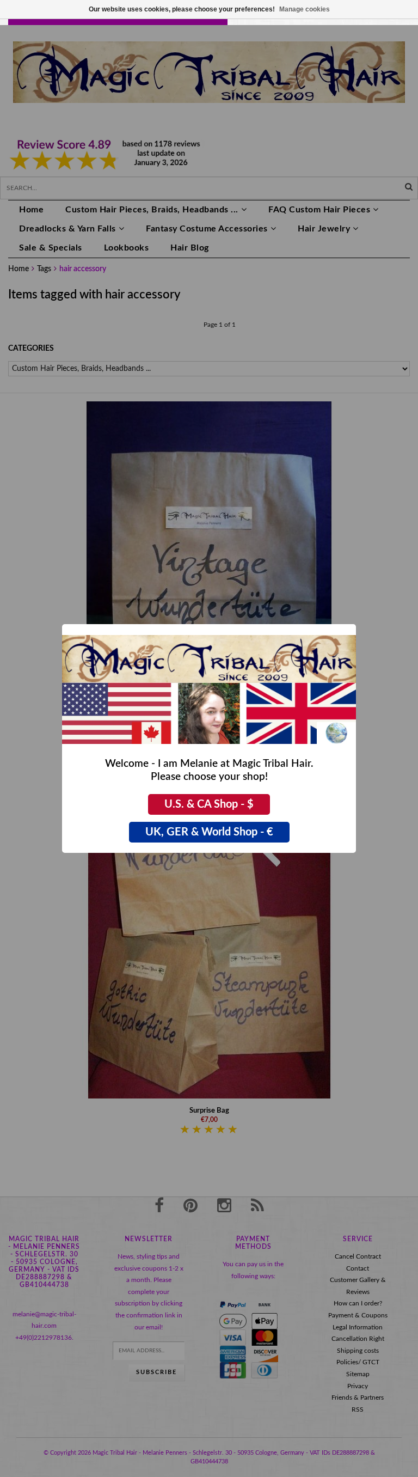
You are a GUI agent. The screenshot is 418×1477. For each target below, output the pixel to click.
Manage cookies (304, 9)
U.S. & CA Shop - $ (209, 804)
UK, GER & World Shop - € (209, 832)
